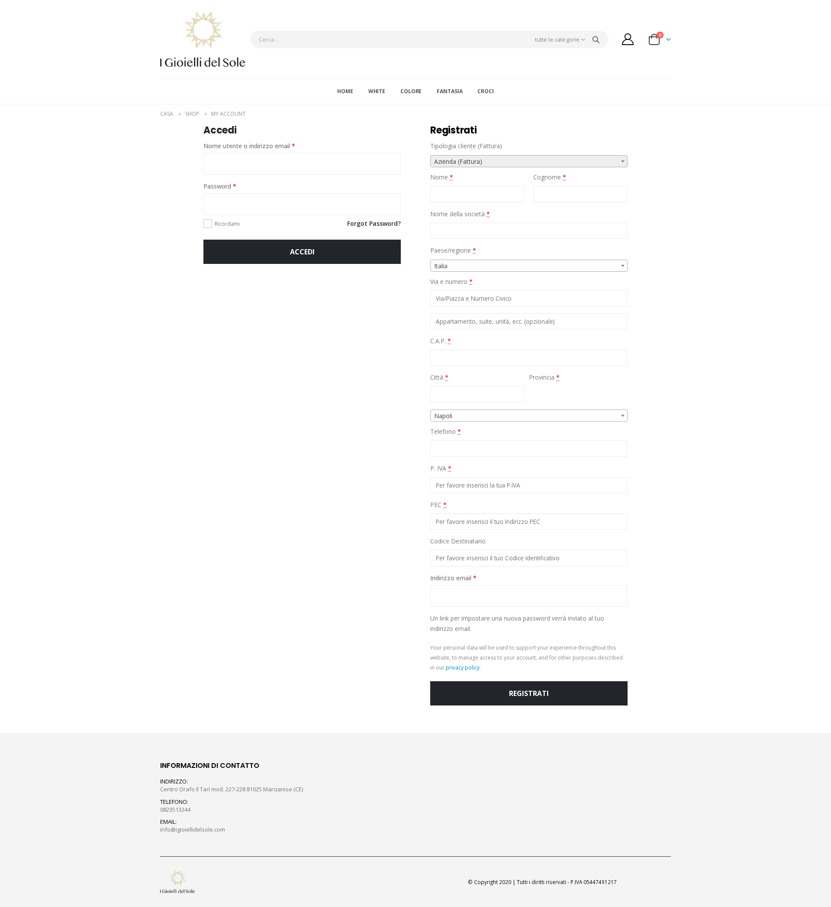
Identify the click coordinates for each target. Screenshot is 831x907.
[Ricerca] (596, 39)
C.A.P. (440, 341)
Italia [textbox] (441, 266)
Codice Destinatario (458, 541)
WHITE (376, 91)
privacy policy (463, 667)
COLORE (411, 91)
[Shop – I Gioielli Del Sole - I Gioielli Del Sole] (202, 39)
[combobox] (529, 161)
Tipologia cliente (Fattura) (467, 146)
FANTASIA (449, 91)
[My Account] (628, 39)
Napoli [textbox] (443, 416)
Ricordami (227, 224)
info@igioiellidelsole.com (192, 829)
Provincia (544, 377)
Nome (441, 177)
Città (439, 377)
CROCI (485, 91)
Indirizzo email (453, 578)
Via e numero (451, 281)
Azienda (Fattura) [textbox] (458, 161)
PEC (438, 505)
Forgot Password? (374, 223)
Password (219, 186)
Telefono (445, 431)
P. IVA (440, 468)
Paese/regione (453, 250)
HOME (345, 91)
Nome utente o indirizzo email (249, 146)
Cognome (549, 177)
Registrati (529, 693)
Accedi (302, 252)
